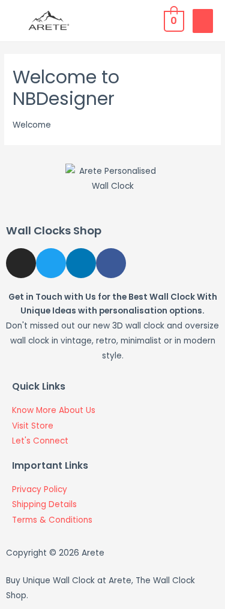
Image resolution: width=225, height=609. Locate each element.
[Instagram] (21, 263)
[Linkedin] (81, 263)
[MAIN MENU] (203, 21)
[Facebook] (111, 263)
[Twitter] (51, 263)
